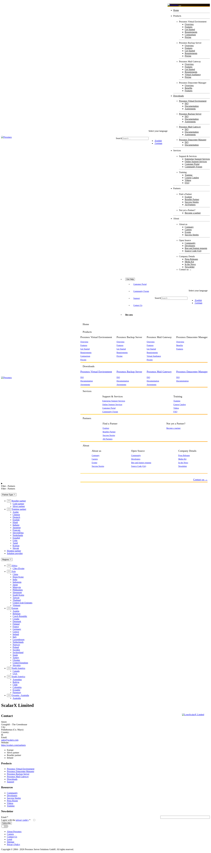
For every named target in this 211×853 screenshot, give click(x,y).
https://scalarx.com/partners (13, 745)
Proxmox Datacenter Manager (192, 140)
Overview (189, 24)
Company (189, 227)
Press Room (12, 800)
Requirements (191, 32)
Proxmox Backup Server (190, 114)
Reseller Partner (192, 199)
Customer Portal (192, 164)
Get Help (130, 279)
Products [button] (87, 331)
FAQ (187, 183)
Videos (188, 180)
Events (188, 232)
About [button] (86, 445)
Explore (188, 197)
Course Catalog (192, 177)
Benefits (188, 88)
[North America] (9, 668)
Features (188, 27)
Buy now (129, 314)
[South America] (9, 676)
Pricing (188, 37)
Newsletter (189, 267)
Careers (188, 229)
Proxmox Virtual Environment (192, 101)
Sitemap (10, 842)
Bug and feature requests (196, 248)
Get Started (190, 29)
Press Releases (191, 259)
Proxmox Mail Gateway (190, 127)
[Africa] (9, 565)
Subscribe (6, 823)
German (158, 143)
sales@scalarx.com (9, 740)
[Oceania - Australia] (9, 695)
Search (119, 138)
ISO (186, 103)
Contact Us (137, 305)
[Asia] (9, 571)
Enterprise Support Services (197, 159)
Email (4, 817)
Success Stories (192, 202)
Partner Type (7, 495)
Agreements (190, 109)
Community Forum (193, 166)
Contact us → (185, 269)
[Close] (180, 5)
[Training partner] (9, 509)
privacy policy (22, 820)
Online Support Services (196, 161)
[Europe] (9, 608)
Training (188, 175)
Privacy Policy (13, 844)
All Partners (190, 204)
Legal (9, 839)
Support (136, 298)
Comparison (190, 34)
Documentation (192, 106)
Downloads (178, 96)
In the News (190, 264)
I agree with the (15, 820)
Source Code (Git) (193, 251)
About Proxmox (14, 831)
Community (190, 243)
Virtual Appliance (193, 74)
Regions (6, 559)
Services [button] (87, 391)
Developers (190, 245)
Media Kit (189, 262)
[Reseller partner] (9, 500)
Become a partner (193, 213)
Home (176, 10)
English (158, 141)
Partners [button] (87, 418)
